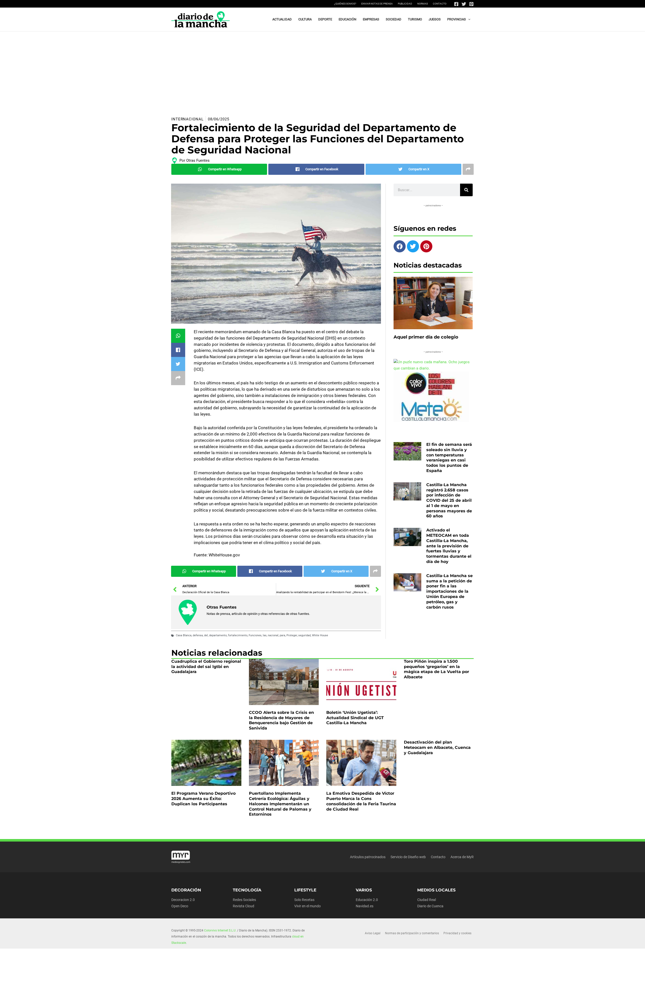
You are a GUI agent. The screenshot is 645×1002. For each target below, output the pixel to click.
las (265, 635)
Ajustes (435, 994)
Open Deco (179, 906)
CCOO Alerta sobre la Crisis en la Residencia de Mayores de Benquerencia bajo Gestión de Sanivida (281, 720)
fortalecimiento (237, 635)
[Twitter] (464, 4)
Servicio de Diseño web (408, 857)
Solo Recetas (304, 900)
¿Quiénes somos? (345, 3)
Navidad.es (364, 906)
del (206, 635)
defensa (198, 635)
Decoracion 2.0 (183, 900)
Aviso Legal (372, 933)
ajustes (330, 996)
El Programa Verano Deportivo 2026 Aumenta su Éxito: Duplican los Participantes (203, 798)
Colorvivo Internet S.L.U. (220, 930)
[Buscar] (466, 190)
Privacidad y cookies (457, 933)
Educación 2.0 (367, 900)
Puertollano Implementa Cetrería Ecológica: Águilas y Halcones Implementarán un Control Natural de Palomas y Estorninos (280, 804)
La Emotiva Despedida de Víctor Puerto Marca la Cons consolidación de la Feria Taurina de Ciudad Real (361, 801)
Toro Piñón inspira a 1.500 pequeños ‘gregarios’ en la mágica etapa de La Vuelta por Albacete (436, 669)
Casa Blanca (183, 635)
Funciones (255, 635)
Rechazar (403, 994)
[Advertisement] (322, 69)
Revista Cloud (243, 906)
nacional (273, 635)
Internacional (187, 119)
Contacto (439, 3)
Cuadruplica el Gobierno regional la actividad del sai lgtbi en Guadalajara (206, 666)
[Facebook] (456, 4)
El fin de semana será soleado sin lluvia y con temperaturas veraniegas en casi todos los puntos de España (449, 457)
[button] (468, 19)
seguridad (304, 635)
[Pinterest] (471, 4)
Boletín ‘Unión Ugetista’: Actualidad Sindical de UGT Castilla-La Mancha (355, 717)
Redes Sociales (244, 900)
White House (320, 635)
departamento (218, 635)
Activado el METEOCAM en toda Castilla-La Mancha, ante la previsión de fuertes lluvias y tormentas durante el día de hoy (448, 546)
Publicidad (405, 3)
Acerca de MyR (462, 857)
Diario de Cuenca (430, 906)
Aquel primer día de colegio (426, 337)
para (282, 635)
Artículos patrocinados (367, 857)
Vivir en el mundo (307, 906)
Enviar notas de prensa (377, 3)
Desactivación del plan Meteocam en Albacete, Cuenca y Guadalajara (437, 747)
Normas (422, 3)
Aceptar (371, 994)
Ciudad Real (426, 900)
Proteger (291, 635)
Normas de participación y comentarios (412, 933)
